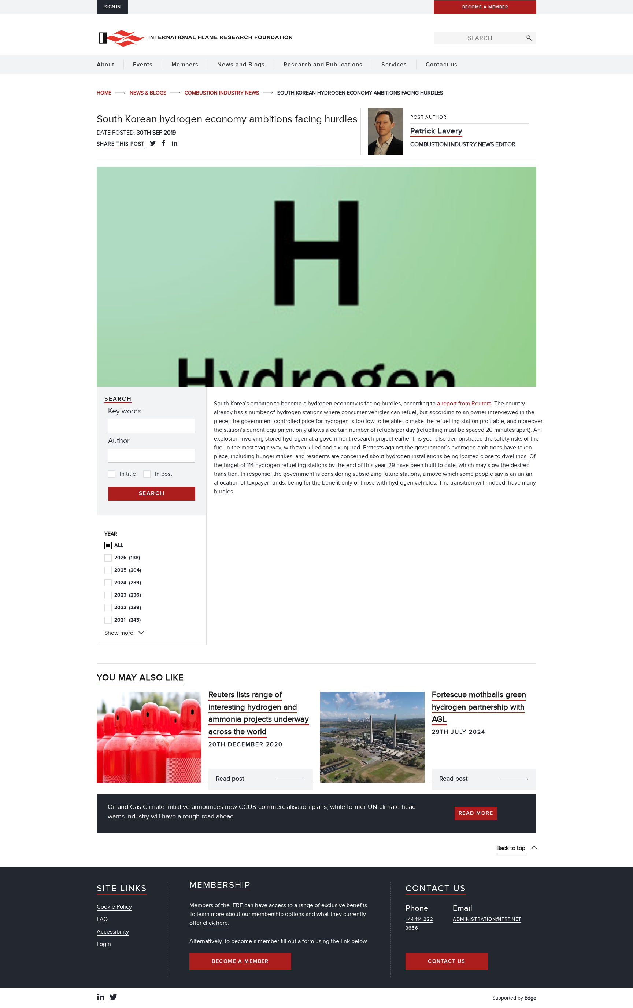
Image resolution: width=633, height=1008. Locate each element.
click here (215, 923)
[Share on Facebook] (164, 143)
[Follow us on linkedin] (101, 998)
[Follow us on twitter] (113, 998)
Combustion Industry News (222, 93)
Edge (530, 998)
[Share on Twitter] (153, 143)
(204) (127, 570)
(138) (127, 558)
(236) (127, 595)
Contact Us (446, 961)
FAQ (102, 919)
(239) (127, 583)
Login (104, 944)
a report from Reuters (464, 403)
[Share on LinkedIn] (175, 143)
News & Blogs (149, 93)
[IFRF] (196, 37)
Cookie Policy (114, 906)
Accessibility (113, 931)
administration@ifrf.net (487, 919)
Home (105, 93)
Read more (476, 813)
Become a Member (240, 961)
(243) (127, 620)
